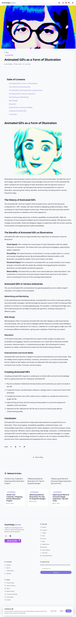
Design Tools (45, 544)
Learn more (54, 611)
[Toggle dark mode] (59, 2)
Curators (44, 530)
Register (8, 565)
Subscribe (55, 572)
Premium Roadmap (11, 594)
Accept (68, 611)
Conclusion (13, 114)
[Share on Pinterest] (20, 447)
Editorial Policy (10, 591)
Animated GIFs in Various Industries (22, 94)
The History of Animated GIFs (19, 87)
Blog (7, 52)
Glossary (44, 547)
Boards (44, 527)
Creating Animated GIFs (18, 111)
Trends (44, 533)
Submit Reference (47, 555)
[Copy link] (24, 447)
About (8, 588)
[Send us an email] (10, 536)
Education (12, 104)
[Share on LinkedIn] (15, 447)
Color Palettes (46, 550)
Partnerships (10, 597)
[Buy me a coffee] (12, 540)
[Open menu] (72, 2)
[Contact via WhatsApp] (6, 536)
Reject (61, 611)
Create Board (10, 570)
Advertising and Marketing (18, 97)
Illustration (9, 55)
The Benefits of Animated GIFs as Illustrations (25, 90)
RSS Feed (44, 553)
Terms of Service (10, 585)
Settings (8, 573)
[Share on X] (11, 447)
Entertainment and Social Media (20, 107)
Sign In (8, 568)
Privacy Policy (10, 583)
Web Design (13, 100)
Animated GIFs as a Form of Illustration (23, 83)
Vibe (43, 536)
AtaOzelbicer (9, 64)
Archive (44, 538)
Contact (8, 600)
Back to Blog (39, 457)
